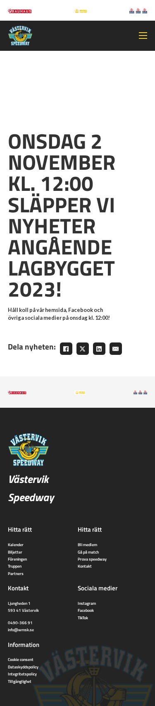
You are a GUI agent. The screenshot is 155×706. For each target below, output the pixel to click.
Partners (16, 573)
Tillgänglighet (19, 681)
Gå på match (88, 552)
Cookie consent (20, 659)
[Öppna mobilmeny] (143, 35)
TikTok (83, 617)
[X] (82, 348)
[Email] (116, 348)
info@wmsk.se (21, 629)
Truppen (14, 566)
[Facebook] (66, 348)
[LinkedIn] (99, 348)
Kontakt (85, 566)
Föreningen (17, 559)
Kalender (16, 544)
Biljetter (15, 552)
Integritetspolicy (22, 673)
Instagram (87, 603)
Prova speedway (92, 559)
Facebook (86, 610)
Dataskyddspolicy (23, 666)
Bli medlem (87, 544)
